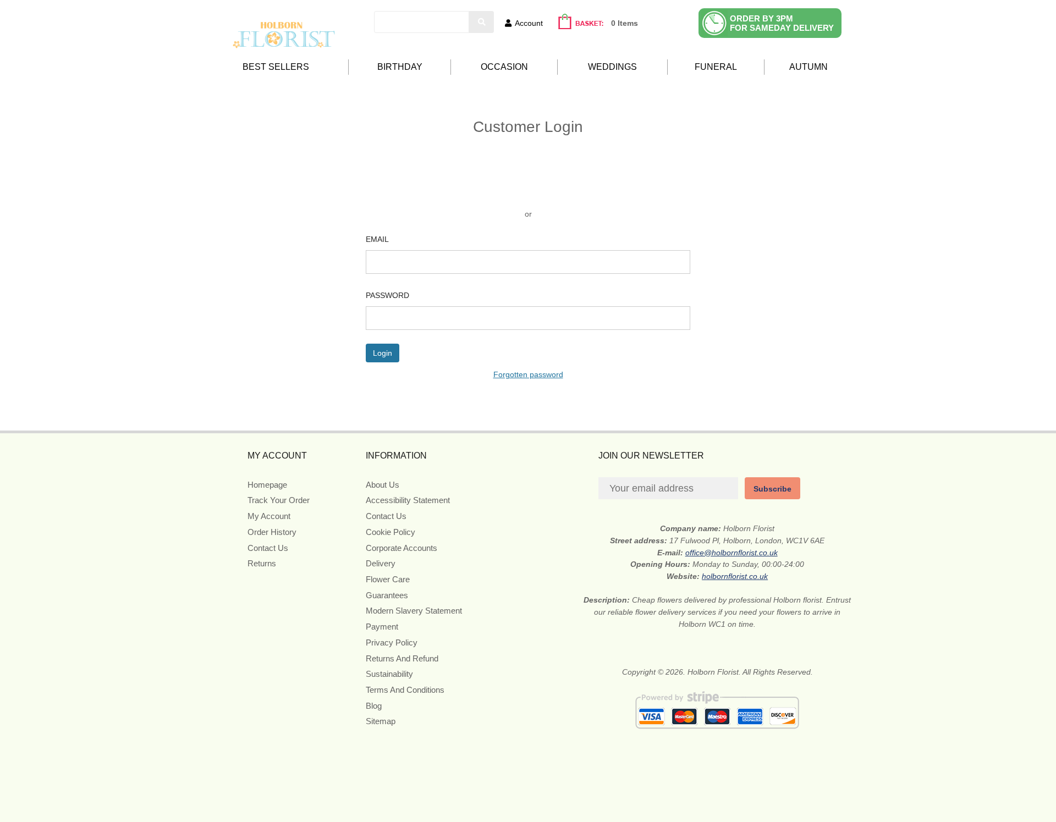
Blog (374, 705)
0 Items (624, 23)
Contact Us (268, 548)
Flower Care (388, 579)
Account (529, 23)
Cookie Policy (390, 532)
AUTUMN (808, 66)
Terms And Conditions (405, 689)
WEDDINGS (612, 66)
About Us (382, 484)
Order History (272, 532)
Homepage (267, 484)
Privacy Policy (391, 642)
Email (377, 239)
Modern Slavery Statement (414, 610)
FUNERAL (716, 66)
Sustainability (389, 673)
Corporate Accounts (401, 548)
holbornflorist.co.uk (735, 576)
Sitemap (380, 721)
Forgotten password (528, 374)
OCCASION (504, 66)
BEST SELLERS (276, 66)
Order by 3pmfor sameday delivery (782, 23)
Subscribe (772, 488)
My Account (269, 516)
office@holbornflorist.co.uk (731, 552)
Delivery (380, 563)
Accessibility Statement (408, 500)
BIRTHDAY (399, 66)
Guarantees (387, 595)
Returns (262, 563)
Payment (382, 626)
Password (387, 295)
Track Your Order (279, 500)
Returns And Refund (402, 658)
